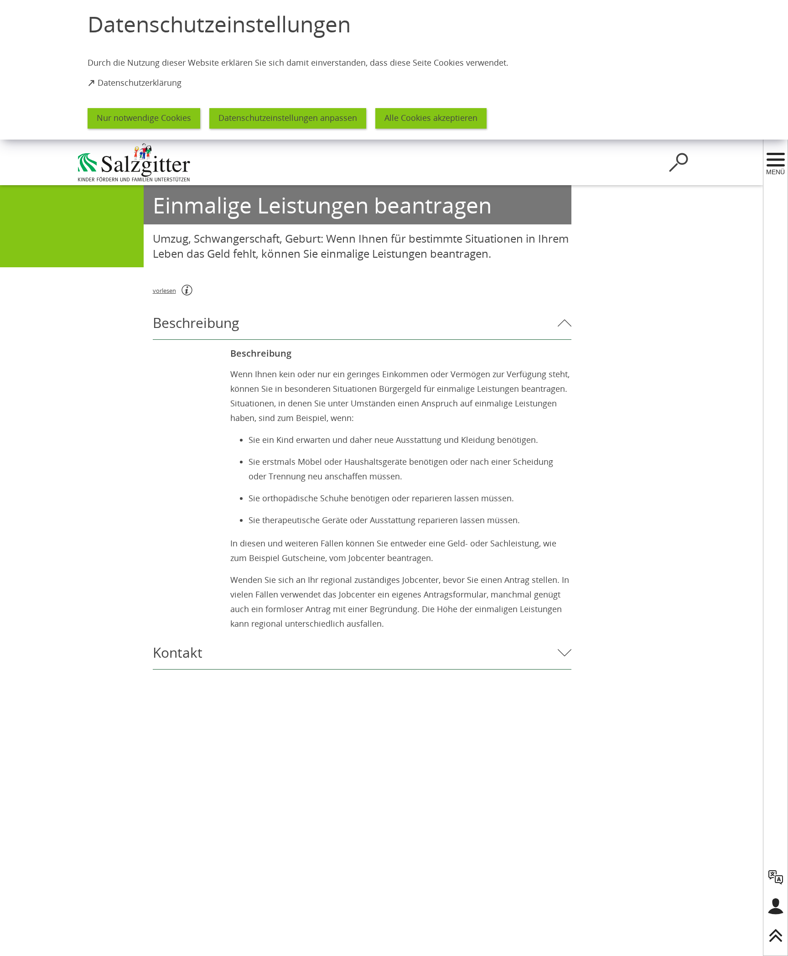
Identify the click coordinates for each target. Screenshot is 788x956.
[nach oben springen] (776, 935)
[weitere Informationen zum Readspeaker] (187, 290)
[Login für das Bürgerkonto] (776, 906)
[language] (776, 877)
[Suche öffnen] (678, 162)
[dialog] (394, 70)
